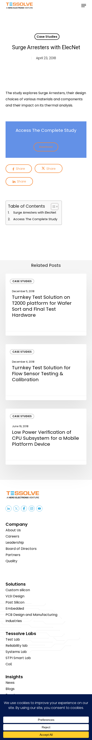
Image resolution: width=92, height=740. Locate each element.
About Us (13, 530)
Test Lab (13, 639)
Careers (12, 536)
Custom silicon (18, 590)
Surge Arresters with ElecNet (34, 212)
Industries (14, 620)
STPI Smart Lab (18, 657)
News (10, 682)
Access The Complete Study (35, 219)
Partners (13, 554)
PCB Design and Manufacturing (31, 614)
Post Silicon (15, 602)
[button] (83, 5)
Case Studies (47, 36)
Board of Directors (21, 548)
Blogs (10, 688)
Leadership (15, 542)
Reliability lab (17, 645)
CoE (9, 664)
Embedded (15, 608)
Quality (11, 561)
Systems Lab (16, 651)
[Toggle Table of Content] (52, 206)
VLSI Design (15, 596)
